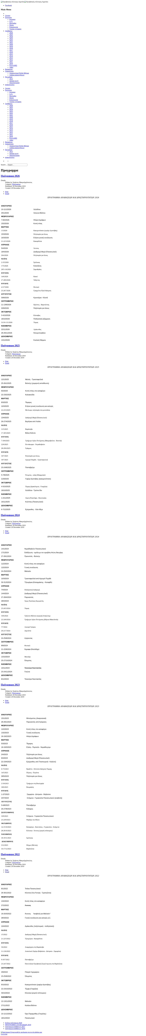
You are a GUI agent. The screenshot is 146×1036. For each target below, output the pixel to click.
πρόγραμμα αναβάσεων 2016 (15, 1028)
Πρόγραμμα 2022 (10, 854)
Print (6, 192)
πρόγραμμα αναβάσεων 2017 (15, 1027)
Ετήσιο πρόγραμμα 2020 (13, 1023)
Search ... (4, 165)
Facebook (8, 5)
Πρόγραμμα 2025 (10, 345)
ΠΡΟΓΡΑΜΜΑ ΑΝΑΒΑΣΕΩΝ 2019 (18, 1025)
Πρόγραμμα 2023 (10, 684)
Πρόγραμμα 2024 (10, 515)
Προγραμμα (16, 184)
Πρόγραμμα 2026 (10, 175)
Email (7, 194)
